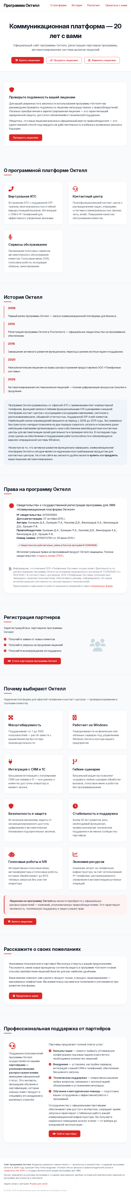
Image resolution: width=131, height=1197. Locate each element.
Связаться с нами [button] (116, 5)
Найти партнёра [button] (66, 1133)
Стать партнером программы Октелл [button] (34, 661)
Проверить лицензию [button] (25, 137)
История (77, 5)
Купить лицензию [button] (29, 60)
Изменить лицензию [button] (104, 60)
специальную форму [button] (101, 586)
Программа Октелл (21, 5)
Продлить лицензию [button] (66, 60)
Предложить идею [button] (27, 995)
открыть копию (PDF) (50, 555)
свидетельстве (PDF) (14, 1170)
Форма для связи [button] (38, 1184)
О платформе (58, 5)
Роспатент (93, 5)
